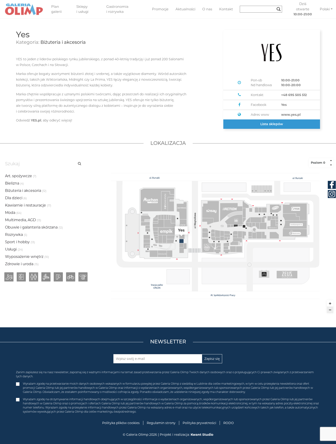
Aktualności (185, 9)
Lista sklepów (271, 124)
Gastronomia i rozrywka (117, 9)
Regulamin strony (161, 423)
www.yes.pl (291, 115)
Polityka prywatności (199, 423)
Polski (325, 9)
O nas (207, 9)
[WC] (33, 276)
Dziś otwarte (302, 9)
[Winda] (21, 276)
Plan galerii (56, 9)
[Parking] (58, 276)
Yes (284, 105)
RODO (228, 423)
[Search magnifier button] (278, 9)
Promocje (160, 9)
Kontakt (226, 9)
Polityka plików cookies (121, 423)
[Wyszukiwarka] (262, 9)
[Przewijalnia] (46, 276)
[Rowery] (70, 276)
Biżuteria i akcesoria (63, 42)
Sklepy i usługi (82, 9)
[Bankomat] (83, 276)
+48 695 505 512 (294, 95)
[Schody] (8, 276)
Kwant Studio (202, 435)
